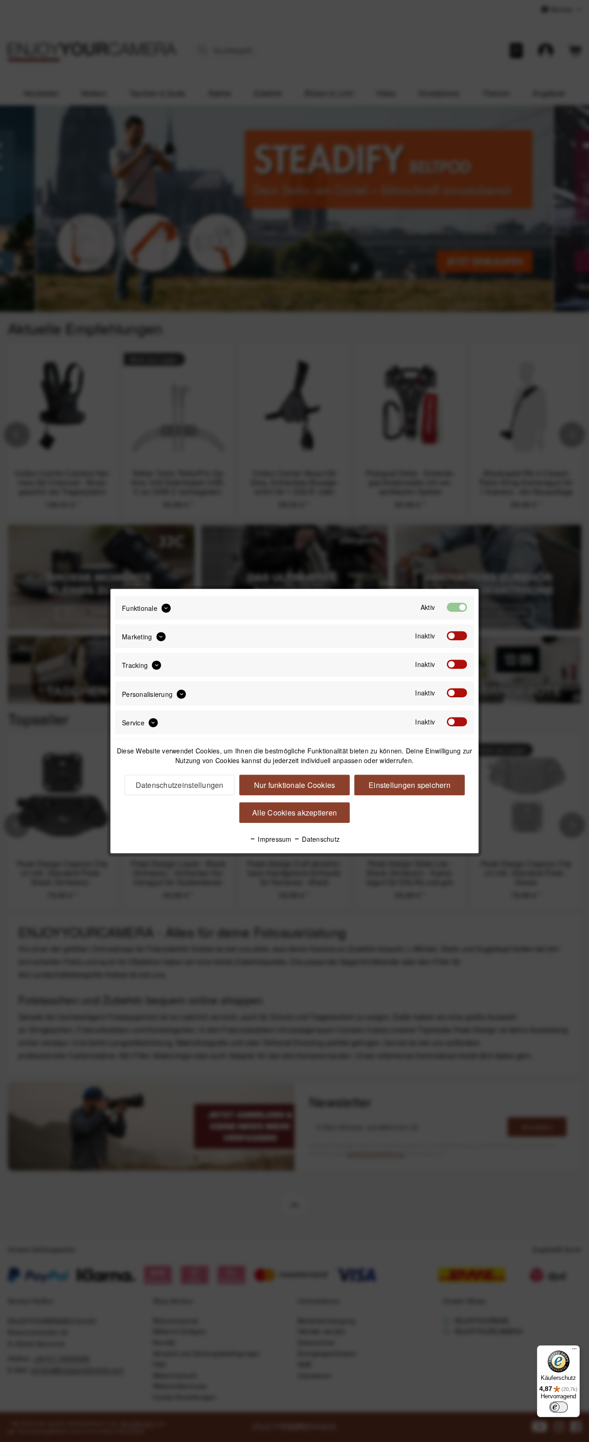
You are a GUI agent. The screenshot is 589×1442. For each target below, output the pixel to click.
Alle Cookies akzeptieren (294, 812)
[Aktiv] (457, 607)
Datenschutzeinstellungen (180, 785)
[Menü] (574, 1350)
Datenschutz (320, 839)
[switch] (558, 1407)
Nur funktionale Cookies (294, 785)
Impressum (274, 839)
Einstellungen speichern (409, 785)
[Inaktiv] (457, 635)
